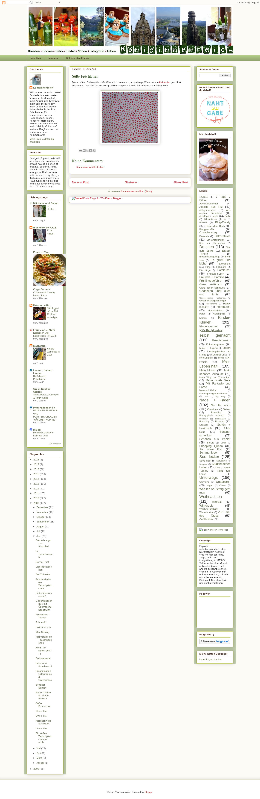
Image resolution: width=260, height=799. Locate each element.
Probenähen (220, 419)
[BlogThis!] (84, 150)
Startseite (131, 182)
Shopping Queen (211, 446)
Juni (39, 536)
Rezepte (219, 421)
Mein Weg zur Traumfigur (214, 377)
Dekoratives (222, 236)
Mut (206, 396)
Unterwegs (208, 477)
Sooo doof (205, 460)
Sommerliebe (208, 452)
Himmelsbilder (215, 310)
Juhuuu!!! (41, 622)
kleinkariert (164, 82)
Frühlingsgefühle (210, 280)
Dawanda (204, 236)
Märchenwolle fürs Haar (43, 722)
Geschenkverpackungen (213, 300)
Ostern (226, 409)
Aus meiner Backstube (214, 212)
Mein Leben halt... (214, 363)
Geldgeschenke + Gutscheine (213, 298)
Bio (225, 219)
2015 (36, 474)
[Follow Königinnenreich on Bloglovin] (214, 643)
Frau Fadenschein (44, 407)
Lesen (226, 347)
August (40, 526)
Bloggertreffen (207, 229)
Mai (38, 748)
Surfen (217, 468)
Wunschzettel (206, 512)
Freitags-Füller (215, 273)
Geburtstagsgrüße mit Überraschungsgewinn (44, 605)
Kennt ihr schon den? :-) (43, 650)
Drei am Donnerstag (212, 243)
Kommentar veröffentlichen (90, 167)
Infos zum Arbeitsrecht (44, 665)
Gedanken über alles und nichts (214, 292)
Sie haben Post (210, 449)
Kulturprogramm (215, 344)
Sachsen (203, 425)
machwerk (39, 345)
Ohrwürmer (212, 409)
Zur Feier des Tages (214, 513)
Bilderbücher (210, 219)
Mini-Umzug (42, 632)
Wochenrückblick (208, 508)
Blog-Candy (222, 222)
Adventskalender (208, 203)
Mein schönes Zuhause (214, 372)
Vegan (210, 485)
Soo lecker (209, 456)
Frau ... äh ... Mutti (44, 329)
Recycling (204, 421)
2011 (36, 493)
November (42, 512)
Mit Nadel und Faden (45, 203)
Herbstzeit (223, 307)
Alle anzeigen (55, 444)
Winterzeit (206, 505)
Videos (222, 485)
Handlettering (211, 304)
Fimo (207, 267)
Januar (40, 762)
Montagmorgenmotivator (213, 393)
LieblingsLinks (219, 355)
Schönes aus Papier (214, 439)
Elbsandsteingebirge (209, 256)
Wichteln (217, 501)
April (39, 753)
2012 (36, 488)
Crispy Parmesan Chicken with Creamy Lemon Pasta (44, 292)
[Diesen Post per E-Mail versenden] (80, 150)
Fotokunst (223, 270)
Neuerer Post (80, 182)
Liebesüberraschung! (44, 594)
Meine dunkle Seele (218, 380)
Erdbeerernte (43, 658)
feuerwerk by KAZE (44, 227)
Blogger (148, 792)
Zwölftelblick (206, 519)
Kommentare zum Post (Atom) (136, 191)
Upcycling (204, 482)
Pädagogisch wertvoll (211, 415)
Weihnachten (210, 496)
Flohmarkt (221, 267)
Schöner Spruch (41, 686)
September (43, 521)
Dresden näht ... (42, 305)
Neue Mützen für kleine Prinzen (43, 695)
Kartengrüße (219, 314)
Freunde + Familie (211, 277)
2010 (36, 498)
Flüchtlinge (204, 270)
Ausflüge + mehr (208, 216)
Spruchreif (221, 461)
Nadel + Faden (214, 400)
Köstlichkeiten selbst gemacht (214, 332)
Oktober (41, 516)
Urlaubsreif (223, 481)
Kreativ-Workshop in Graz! (53, 351)
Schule (210, 443)
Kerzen (203, 318)
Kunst (202, 348)
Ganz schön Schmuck (212, 287)
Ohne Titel (41, 711)
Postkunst (203, 419)
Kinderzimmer (208, 326)
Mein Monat (207, 370)
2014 (36, 478)
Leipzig (214, 348)
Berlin (227, 216)
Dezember (42, 507)
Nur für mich (220, 405)
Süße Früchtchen (43, 705)
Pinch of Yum (41, 252)
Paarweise (216, 412)
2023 (36, 459)
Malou (37, 429)
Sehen (223, 443)
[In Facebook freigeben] (90, 150)
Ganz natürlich (210, 284)
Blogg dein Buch (215, 226)
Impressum (53, 58)
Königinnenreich (43, 87)
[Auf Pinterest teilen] (94, 150)
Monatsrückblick (207, 390)
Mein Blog (35, 58)
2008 (36, 768)
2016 (36, 469)
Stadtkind (203, 464)
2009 (36, 503)
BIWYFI (203, 222)
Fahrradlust (224, 263)
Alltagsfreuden (207, 210)
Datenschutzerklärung (77, 58)
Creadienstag (208, 232)
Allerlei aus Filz (211, 206)
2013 (36, 483)
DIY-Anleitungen (215, 239)
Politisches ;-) (43, 627)
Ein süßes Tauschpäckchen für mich (44, 738)
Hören (202, 314)
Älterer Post (180, 182)
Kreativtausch (221, 340)
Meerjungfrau (206, 358)
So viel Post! (43, 561)
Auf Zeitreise (43, 574)
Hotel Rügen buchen (210, 659)
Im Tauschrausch (44, 554)
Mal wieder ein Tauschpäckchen (44, 639)
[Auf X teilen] (87, 150)
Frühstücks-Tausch (42, 616)
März (39, 757)
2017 (36, 464)
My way (220, 396)
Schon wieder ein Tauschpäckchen (44, 584)
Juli (38, 531)
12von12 (203, 197)
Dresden (206, 247)
